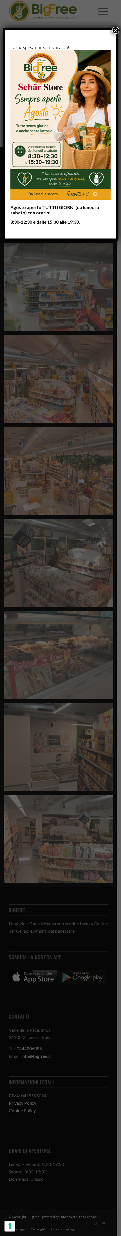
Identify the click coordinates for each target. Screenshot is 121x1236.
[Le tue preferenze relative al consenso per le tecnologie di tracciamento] (10, 1226)
